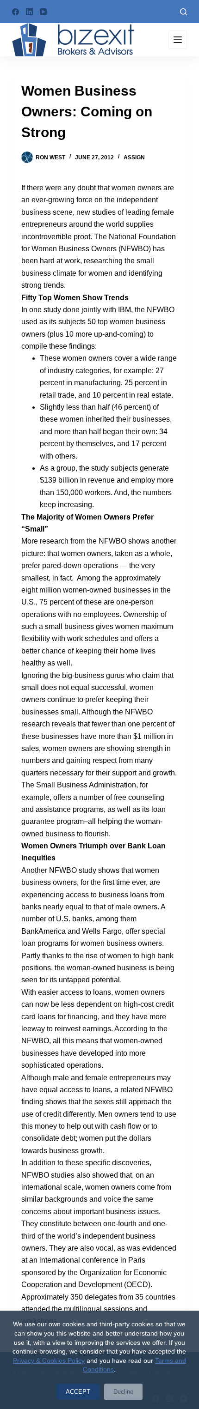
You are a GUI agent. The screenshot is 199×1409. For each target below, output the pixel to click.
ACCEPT (78, 1391)
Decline (123, 1391)
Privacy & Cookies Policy (49, 1360)
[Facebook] (15, 11)
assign (134, 157)
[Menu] (177, 39)
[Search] (183, 11)
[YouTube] (43, 11)
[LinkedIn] (29, 11)
